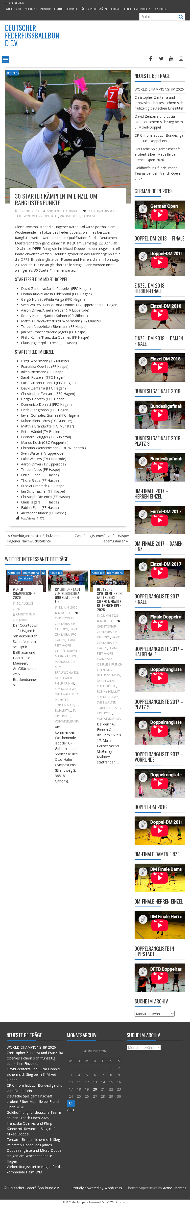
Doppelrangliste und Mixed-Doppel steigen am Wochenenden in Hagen (34, 1156)
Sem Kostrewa (65, 689)
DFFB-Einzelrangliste (104, 211)
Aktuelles (12, 73)
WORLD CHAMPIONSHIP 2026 (24, 593)
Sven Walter (64, 694)
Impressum (159, 9)
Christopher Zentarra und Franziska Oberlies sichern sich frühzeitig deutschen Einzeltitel (159, 103)
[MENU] (5, 59)
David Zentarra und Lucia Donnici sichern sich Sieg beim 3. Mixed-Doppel (159, 122)
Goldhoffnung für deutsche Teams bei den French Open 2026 (157, 173)
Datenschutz (142, 9)
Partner (45, 9)
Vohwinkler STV (67, 721)
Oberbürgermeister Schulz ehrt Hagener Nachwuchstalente (33, 538)
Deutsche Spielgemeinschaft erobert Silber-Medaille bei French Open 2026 (109, 599)
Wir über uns (14, 9)
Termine (59, 9)
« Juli (70, 1110)
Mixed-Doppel (70, 216)
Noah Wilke (64, 678)
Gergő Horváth (67, 651)
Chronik (72, 9)
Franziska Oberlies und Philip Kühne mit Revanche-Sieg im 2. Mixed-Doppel (31, 1128)
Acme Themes (174, 1188)
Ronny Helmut (108, 691)
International (31, 573)
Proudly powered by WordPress (96, 1188)
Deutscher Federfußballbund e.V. (32, 35)
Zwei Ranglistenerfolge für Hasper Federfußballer (102, 538)
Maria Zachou (66, 656)
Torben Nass (64, 705)
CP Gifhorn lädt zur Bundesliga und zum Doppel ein (68, 595)
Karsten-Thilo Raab (62, 211)
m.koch (64, 613)
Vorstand (31, 9)
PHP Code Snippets (75, 1202)
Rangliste (89, 216)
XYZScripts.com (117, 1202)
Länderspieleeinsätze (93, 9)
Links (127, 9)
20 (95, 1089)
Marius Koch (65, 662)
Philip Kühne (64, 683)
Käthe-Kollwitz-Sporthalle (36, 216)
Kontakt (116, 9)
